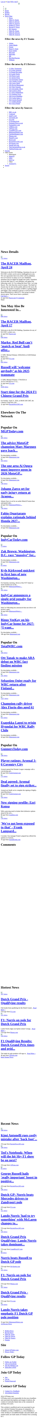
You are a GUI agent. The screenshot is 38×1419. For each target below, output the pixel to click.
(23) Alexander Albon (16, 89)
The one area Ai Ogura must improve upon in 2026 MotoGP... (16, 469)
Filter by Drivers (14, 22)
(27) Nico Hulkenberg (16, 92)
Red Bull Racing (14, 58)
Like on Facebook (11, 1364)
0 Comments (20, 298)
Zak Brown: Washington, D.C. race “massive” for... (18, 553)
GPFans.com (13, 129)
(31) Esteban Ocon (15, 94)
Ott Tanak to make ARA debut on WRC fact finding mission (18, 661)
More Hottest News (7, 1057)
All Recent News (6, 1324)
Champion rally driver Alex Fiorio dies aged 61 (17, 705)
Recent (7, 14)
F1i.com (11, 119)
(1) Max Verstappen (15, 68)
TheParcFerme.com (15, 149)
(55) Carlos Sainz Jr (15, 98)
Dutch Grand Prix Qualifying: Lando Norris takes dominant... (18, 1240)
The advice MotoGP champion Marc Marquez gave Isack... (18, 446)
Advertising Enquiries (12, 1393)
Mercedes (12, 54)
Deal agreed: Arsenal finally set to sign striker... (18, 783)
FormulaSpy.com (14, 125)
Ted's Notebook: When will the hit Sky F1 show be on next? (17, 1156)
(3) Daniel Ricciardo (15, 72)
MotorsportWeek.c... (15, 505)
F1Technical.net (14, 121)
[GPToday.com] (19, 4)
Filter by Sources (14, 23)
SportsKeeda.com (14, 839)
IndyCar (11, 160)
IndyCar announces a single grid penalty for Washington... (16, 598)
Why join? (14, 2)
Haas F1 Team (13, 49)
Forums (7, 1340)
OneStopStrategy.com (16, 134)
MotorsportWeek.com (16, 132)
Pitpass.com (13, 136)
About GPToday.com (12, 1350)
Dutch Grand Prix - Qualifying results (14, 1001)
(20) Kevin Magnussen (16, 85)
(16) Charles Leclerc (15, 81)
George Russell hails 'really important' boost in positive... (19, 1177)
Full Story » (4, 296)
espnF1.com (13, 116)
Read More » (31, 1053)
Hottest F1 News (14, 25)
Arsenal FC (12, 164)
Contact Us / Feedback (12, 1391)
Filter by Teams (14, 20)
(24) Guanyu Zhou (15, 91)
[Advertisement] (19, 189)
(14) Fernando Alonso (16, 79)
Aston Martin (13, 45)
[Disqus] (19, 874)
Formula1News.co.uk (16, 123)
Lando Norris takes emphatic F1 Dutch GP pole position (17, 1313)
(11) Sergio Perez (14, 78)
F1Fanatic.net (13, 118)
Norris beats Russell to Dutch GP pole (16, 1259)
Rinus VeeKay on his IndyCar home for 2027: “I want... (17, 623)
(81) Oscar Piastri (14, 103)
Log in (3, 2)
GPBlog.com (13, 127)
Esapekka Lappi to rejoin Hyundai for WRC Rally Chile (18, 726)
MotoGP (11, 156)
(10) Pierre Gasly (14, 76)
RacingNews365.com (16, 141)
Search (7, 165)
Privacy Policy (9, 1352)
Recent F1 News (14, 27)
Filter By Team (9, 1334)
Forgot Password (10, 1381)
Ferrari (11, 47)
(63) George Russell (15, 100)
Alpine (11, 43)
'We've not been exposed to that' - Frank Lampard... (18, 827)
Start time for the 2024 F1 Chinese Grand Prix (19, 393)
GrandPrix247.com (15, 130)
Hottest (7, 12)
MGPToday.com (12, 431)
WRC (11, 158)
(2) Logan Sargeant (15, 70)
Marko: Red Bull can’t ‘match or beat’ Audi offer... (16, 346)
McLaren (12, 52)
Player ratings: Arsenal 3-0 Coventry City (18, 762)
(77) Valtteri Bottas (15, 102)
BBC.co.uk (12, 112)
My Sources (13, 29)
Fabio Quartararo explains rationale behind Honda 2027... (18, 517)
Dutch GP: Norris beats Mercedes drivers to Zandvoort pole (17, 1198)
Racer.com (12, 140)
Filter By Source (10, 1338)
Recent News (9, 1333)
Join (8, 2)
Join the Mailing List (11, 1365)
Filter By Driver (10, 1336)
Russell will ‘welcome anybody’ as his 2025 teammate (15, 370)
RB (10, 56)
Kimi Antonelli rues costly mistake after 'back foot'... (19, 1137)
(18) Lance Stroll (14, 83)
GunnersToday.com (14, 749)
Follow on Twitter (10, 1362)
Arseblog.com (13, 815)
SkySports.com (14, 143)
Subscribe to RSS (10, 1367)
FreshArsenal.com (15, 773)
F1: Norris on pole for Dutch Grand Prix (16, 1022)
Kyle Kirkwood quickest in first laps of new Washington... (18, 574)
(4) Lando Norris (14, 74)
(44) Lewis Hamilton (15, 96)
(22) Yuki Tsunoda (15, 87)
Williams (11, 60)
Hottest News (9, 1331)
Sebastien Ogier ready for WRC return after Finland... (18, 684)
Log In (7, 1379)
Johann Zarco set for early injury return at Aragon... (16, 492)
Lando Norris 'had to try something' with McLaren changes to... (19, 1219)
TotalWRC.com (11, 646)
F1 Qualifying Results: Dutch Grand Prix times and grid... (17, 1044)
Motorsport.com (14, 457)
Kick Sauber (13, 51)
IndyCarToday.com (14, 539)
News (11, 18)
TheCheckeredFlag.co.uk (17, 147)
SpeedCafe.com (14, 145)
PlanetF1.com (13, 138)
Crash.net (12, 114)
